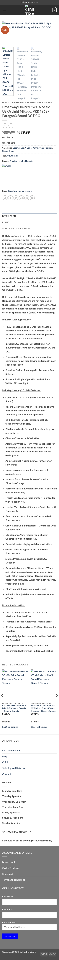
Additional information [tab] (16, 228)
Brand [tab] (5, 222)
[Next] (56, 701)
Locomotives (18, 148)
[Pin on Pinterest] (26, 197)
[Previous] (2, 701)
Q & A (5, 762)
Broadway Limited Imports (21, 161)
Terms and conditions (13, 879)
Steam (5, 151)
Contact (6, 774)
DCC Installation (11, 750)
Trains (11, 151)
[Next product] (5, 125)
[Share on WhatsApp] (5, 197)
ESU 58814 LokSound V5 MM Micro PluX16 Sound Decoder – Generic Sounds (43, 708)
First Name (7, 896)
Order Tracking (10, 867)
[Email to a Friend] (21, 197)
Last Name (7, 909)
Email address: (9, 922)
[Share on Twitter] (15, 197)
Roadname (18, 102)
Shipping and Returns (13, 768)
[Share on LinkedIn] (32, 197)
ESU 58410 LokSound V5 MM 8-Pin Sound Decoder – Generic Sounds (14, 708)
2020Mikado (12, 156)
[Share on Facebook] (10, 197)
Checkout (7, 873)
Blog (4, 756)
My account (8, 861)
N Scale (28, 148)
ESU (4, 726)
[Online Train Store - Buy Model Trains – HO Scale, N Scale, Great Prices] (29, 10)
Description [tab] (9, 216)
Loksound (13, 726)
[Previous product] (10, 125)
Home (5, 102)
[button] (4, 10)
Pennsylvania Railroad (40, 102)
